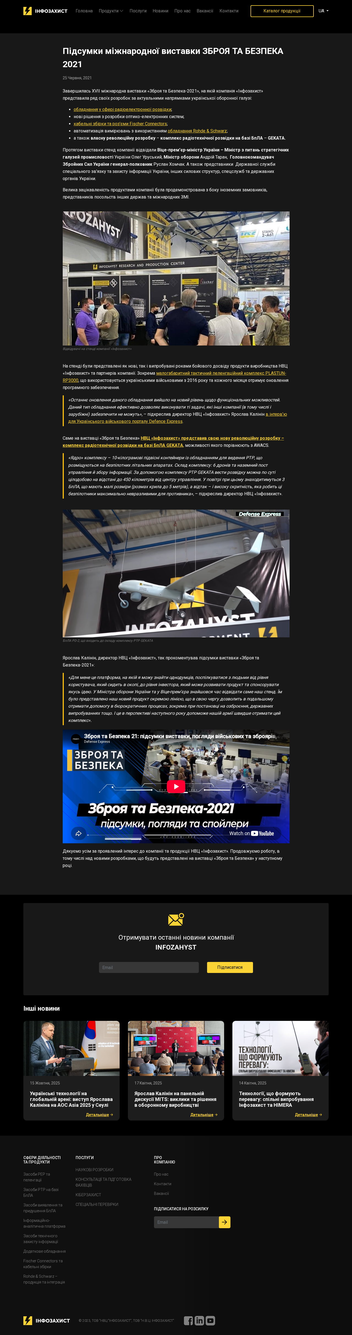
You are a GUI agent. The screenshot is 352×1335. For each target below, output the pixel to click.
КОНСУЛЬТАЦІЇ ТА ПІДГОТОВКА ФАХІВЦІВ (103, 1182)
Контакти (228, 10)
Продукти (109, 10)
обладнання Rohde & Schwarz (197, 131)
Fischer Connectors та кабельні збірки (43, 1264)
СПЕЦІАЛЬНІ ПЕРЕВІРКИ (97, 1204)
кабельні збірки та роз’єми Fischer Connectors (120, 123)
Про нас (182, 10)
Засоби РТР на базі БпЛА (41, 1192)
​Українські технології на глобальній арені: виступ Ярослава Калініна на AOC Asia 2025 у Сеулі (71, 1099)
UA (322, 10)
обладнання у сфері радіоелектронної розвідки (122, 109)
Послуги (138, 10)
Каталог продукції (282, 10)
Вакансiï (205, 10)
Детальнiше (97, 1115)
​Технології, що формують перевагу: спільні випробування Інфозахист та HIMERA (276, 1099)
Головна (84, 10)
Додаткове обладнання (44, 1251)
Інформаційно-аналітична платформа (44, 1223)
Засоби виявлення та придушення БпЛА (42, 1208)
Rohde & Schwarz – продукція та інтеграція (44, 1279)
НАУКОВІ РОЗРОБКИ (94, 1170)
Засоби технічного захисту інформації (40, 1239)
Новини (160, 10)
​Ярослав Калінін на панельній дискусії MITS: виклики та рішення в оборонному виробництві (175, 1099)
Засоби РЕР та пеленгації (36, 1177)
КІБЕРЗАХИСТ (88, 1195)
